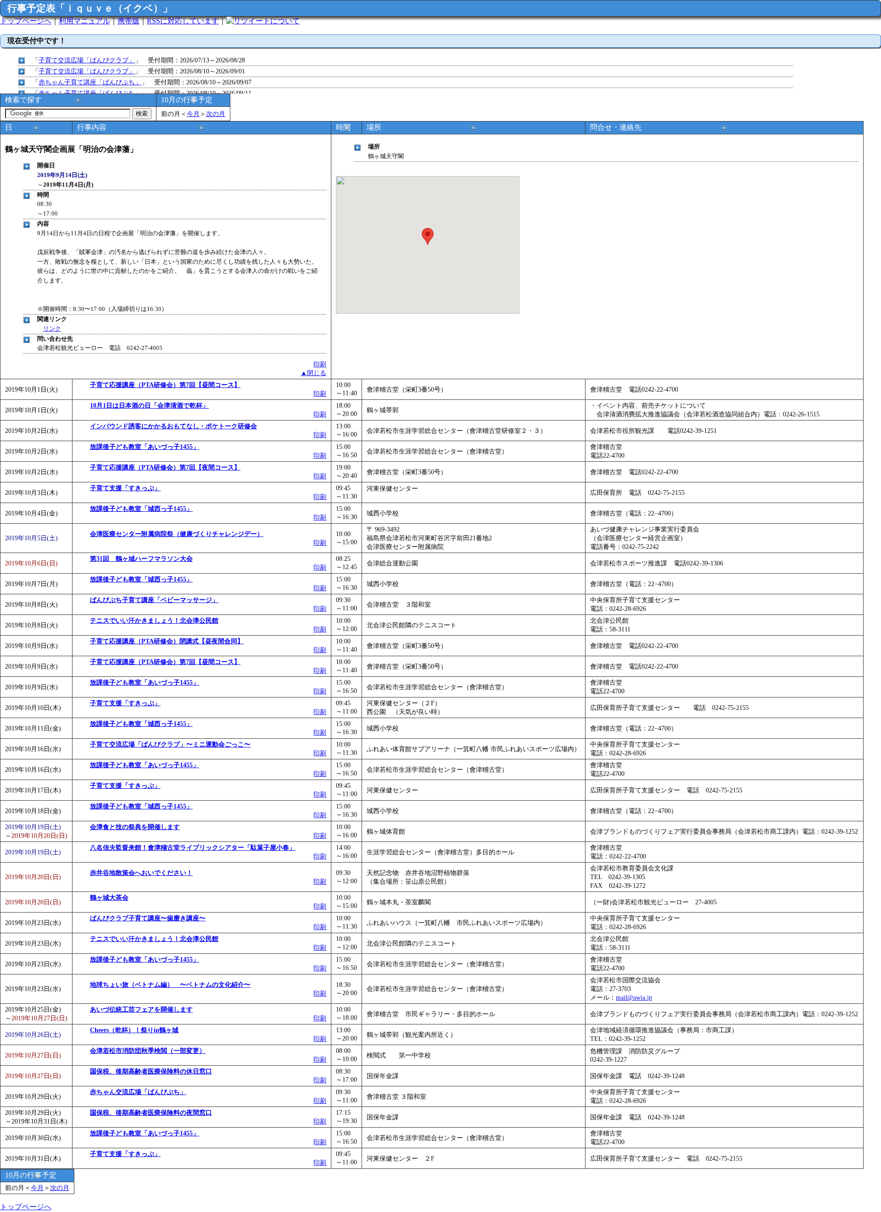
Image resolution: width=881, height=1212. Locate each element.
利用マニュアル (84, 21)
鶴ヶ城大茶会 (109, 897)
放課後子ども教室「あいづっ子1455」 (144, 446)
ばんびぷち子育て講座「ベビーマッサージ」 (154, 599)
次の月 (215, 113)
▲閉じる (313, 372)
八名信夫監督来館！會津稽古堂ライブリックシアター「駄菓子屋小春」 (193, 847)
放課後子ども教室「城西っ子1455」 (141, 508)
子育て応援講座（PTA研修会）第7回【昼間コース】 (165, 384)
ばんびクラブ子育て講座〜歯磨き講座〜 (148, 918)
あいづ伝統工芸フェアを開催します (141, 1009)
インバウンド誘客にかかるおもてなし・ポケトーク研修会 (173, 426)
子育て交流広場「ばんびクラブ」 (87, 60)
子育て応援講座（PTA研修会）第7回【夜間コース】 (165, 467)
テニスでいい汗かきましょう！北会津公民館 (154, 620)
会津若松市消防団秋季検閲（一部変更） (148, 1050)
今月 (193, 113)
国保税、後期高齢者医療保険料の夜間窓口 (151, 1112)
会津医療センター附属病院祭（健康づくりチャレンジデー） (176, 533)
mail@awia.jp (634, 997)
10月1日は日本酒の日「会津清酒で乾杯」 (149, 405)
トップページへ (25, 21)
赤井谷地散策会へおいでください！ (141, 872)
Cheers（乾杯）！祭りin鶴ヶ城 (134, 1030)
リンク (52, 328)
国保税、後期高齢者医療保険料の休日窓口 (151, 1071)
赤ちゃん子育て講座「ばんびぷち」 (90, 82)
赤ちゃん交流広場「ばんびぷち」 (138, 1092)
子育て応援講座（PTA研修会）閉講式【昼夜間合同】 (167, 641)
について (285, 21)
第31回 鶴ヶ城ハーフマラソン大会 (141, 558)
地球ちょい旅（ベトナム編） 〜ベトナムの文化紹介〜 (170, 984)
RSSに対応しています (183, 21)
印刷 (319, 364)
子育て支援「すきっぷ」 (125, 488)
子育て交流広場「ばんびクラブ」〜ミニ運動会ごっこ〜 (170, 744)
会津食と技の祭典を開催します (135, 826)
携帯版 (128, 21)
